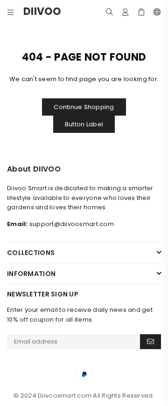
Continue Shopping (84, 107)
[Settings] (155, 12)
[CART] (141, 12)
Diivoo (51, 12)
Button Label (84, 124)
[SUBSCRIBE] (150, 341)
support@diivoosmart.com (71, 224)
